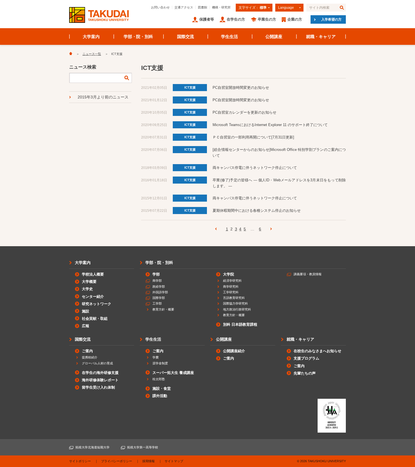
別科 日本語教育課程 (240, 324)
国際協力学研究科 (235, 303)
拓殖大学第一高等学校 (142, 447)
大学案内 (91, 36)
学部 (156, 274)
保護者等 (206, 19)
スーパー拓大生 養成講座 (173, 373)
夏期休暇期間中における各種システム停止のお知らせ (257, 210)
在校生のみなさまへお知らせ (317, 351)
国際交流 (185, 36)
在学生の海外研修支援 (100, 373)
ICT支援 (190, 87)
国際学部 (158, 297)
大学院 (228, 274)
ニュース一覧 (91, 54)
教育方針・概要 (163, 309)
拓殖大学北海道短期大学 (92, 447)
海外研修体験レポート (100, 380)
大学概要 (89, 281)
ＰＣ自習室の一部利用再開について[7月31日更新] (253, 137)
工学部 (157, 303)
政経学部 (158, 286)
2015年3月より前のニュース (103, 97)
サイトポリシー (80, 461)
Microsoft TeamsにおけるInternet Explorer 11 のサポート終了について (270, 125)
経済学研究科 (232, 280)
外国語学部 (160, 292)
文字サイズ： (253, 8)
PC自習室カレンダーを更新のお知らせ (244, 112)
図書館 (202, 7)
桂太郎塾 (158, 379)
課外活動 (159, 396)
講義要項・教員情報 (308, 274)
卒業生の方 (267, 19)
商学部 (157, 280)
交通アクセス (183, 7)
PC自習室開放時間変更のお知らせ (241, 87)
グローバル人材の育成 (97, 363)
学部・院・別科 (138, 36)
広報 (85, 326)
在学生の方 (236, 19)
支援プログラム (306, 358)
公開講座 (273, 36)
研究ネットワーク (96, 304)
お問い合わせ (160, 7)
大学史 (87, 289)
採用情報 (148, 461)
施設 (85, 311)
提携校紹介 (89, 357)
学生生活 (229, 36)
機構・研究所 (221, 7)
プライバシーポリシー (116, 461)
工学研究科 (231, 292)
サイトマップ (174, 461)
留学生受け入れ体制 (98, 387)
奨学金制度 (160, 363)
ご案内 (87, 351)
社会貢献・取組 (95, 318)
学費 (155, 357)
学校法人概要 (93, 274)
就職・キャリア (321, 36)
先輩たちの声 (305, 373)
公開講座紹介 (234, 351)
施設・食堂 (161, 388)
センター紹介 (93, 296)
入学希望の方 (331, 19)
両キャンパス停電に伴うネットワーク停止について (255, 168)
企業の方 (294, 19)
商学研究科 (231, 286)
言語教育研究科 (234, 297)
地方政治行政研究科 (237, 309)
